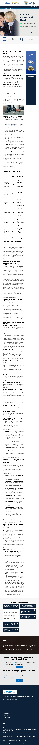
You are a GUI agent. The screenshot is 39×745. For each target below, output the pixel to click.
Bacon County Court (19, 662)
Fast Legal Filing (19, 743)
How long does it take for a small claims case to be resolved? (10, 630)
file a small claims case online (16, 125)
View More (19, 667)
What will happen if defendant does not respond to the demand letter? (10, 625)
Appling (6, 675)
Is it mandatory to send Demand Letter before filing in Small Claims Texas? (10, 606)
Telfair (8, 8)
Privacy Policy (6, 713)
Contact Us (6, 709)
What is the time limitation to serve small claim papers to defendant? (26, 611)
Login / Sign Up (33, 6)
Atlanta (14, 677)
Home (5, 8)
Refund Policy (6, 715)
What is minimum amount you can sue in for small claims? (27, 617)
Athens (6, 677)
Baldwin (30, 677)
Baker (30, 675)
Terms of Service (7, 717)
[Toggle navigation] (3, 7)
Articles (5, 711)
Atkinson (14, 675)
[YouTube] (3, 727)
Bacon (22, 677)
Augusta (22, 675)
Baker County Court (19, 664)
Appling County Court (9, 662)
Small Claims (12, 8)
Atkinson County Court (9, 664)
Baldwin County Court (31, 662)
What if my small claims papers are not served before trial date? (27, 606)
